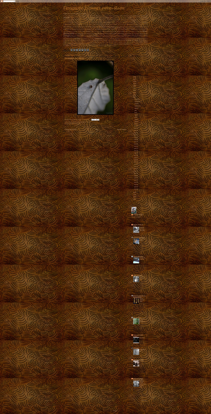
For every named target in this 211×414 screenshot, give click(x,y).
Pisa (136, 36)
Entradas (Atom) (98, 133)
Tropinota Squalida (112, 44)
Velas (64, 45)
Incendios (75, 31)
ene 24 (136, 141)
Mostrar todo (143, 400)
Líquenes (129, 31)
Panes (104, 36)
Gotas (98, 29)
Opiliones (141, 35)
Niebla (101, 35)
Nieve (104, 35)
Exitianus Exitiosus (126, 26)
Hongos (143, 29)
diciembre (137, 99)
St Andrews (124, 42)
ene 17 (136, 157)
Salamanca (105, 40)
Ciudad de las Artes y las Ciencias (116, 22)
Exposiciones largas (133, 26)
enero (136, 124)
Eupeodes (113, 26)
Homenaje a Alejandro (138, 29)
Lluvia (132, 31)
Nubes (125, 35)
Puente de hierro (124, 38)
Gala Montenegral (131, 27)
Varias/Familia (126, 44)
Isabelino (92, 31)
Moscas (141, 33)
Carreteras (138, 21)
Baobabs (115, 19)
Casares (64, 22)
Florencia (100, 27)
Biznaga (140, 19)
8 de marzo (76, 15)
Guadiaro (109, 29)
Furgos (126, 27)
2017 (134, 97)
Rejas (75, 40)
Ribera (84, 40)
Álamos (113, 15)
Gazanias (77, 29)
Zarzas (110, 45)
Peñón (125, 36)
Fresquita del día (116, 27)
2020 (134, 90)
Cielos (104, 22)
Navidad (95, 35)
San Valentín (141, 40)
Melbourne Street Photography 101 (138, 379)
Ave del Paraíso (83, 19)
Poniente (93, 38)
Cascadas (67, 22)
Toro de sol (98, 44)
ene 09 (136, 173)
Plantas (64, 38)
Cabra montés (104, 21)
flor (81, 27)
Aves (87, 19)
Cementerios (76, 22)
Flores (104, 27)
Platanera (75, 38)
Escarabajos (89, 26)
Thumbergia (65, 44)
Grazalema (105, 29)
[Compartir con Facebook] (97, 120)
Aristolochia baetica (123, 17)
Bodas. (143, 19)
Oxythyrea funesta (79, 36)
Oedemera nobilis (130, 35)
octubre (137, 103)
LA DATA (142, 361)
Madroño (76, 33)
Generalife (81, 29)
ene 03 (136, 186)
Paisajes (89, 36)
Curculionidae (106, 24)
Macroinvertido (68, 33)
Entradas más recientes (70, 129)
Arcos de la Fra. (116, 17)
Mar (99, 33)
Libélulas (126, 31)
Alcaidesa (121, 15)
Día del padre (123, 24)
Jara (101, 31)
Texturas (145, 42)
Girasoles (92, 29)
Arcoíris (111, 17)
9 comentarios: (86, 119)
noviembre (137, 101)
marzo (136, 119)
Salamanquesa (109, 40)
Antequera (100, 17)
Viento (84, 45)
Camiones (121, 21)
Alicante (138, 15)
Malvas (82, 33)
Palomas (100, 36)
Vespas (79, 45)
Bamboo (112, 19)
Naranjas (91, 35)
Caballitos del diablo (94, 21)
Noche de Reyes (114, 35)
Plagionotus (146, 36)
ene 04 (136, 184)
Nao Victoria (86, 35)
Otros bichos (73, 36)
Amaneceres (72, 17)
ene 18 (136, 155)
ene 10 (136, 171)
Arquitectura (129, 17)
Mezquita (119, 33)
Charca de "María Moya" (92, 22)
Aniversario (87, 17)
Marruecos (111, 33)
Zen (112, 45)
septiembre (138, 106)
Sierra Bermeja (95, 42)
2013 (134, 199)
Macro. (145, 31)
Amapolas (76, 17)
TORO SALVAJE (137, 275)
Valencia (121, 44)
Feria (70, 27)
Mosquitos (145, 33)
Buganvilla (78, 21)
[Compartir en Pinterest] (98, 120)
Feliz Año (146, 26)
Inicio (96, 129)
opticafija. (136, 348)
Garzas (67, 29)
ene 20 (136, 150)
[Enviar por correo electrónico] (92, 120)
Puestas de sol (134, 38)
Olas (138, 35)
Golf (96, 29)
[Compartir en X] (95, 120)
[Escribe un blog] (94, 120)
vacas (117, 44)
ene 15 (136, 162)
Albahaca (117, 15)
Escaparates (76, 26)
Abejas (79, 15)
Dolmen (140, 24)
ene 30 (136, 128)
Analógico (80, 17)
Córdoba (70, 24)
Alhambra (135, 15)
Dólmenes (143, 24)
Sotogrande (120, 42)
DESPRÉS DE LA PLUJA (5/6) (142, 320)
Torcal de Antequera (92, 44)
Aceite (97, 15)
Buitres (82, 21)
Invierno (88, 31)
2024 (134, 81)
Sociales (114, 42)
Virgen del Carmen (95, 45)
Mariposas (107, 33)
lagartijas (108, 31)
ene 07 (136, 177)
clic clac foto (136, 317)
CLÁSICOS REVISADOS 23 (142, 278)
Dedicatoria (112, 24)
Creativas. (79, 24)
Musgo (78, 35)
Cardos (134, 21)
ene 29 (136, 130)
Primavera (98, 38)
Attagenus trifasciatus (67, 19)
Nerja (99, 35)
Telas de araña (135, 42)
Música (82, 35)
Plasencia (68, 38)
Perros (128, 36)
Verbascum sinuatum (73, 45)
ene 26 (136, 137)
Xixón (103, 45)
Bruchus (74, 21)
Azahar (97, 19)
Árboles (107, 17)
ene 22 (136, 146)
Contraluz (65, 24)
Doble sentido (135, 24)
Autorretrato (77, 19)
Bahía (103, 19)
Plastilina (71, 38)
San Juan (123, 40)
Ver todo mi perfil (135, 217)
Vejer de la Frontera (144, 44)
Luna (138, 31)
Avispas (93, 19)
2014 (134, 197)
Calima (114, 21)
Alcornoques (126, 15)
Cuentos (90, 24)
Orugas (64, 36)
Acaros (94, 15)
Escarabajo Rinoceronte (82, 26)
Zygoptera (114, 45)
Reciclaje (64, 40)
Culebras (101, 24)
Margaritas (102, 33)
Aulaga (72, 19)
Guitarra (112, 29)
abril (136, 117)
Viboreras (81, 45)
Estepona (102, 26)
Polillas (88, 38)
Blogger (115, 410)
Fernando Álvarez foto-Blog (93, 8)
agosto (136, 108)
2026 (134, 77)
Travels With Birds (138, 256)
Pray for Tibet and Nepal (142, 300)
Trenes (107, 44)
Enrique (73, 26)
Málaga (79, 33)
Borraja (68, 21)
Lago (115, 31)
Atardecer (145, 17)
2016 (134, 192)
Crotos (84, 24)
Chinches (101, 22)
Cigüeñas (108, 22)
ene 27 (136, 135)
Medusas (115, 33)
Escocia (97, 26)
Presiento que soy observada (142, 229)
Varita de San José (133, 44)
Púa (120, 38)
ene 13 (136, 164)
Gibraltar (89, 29)
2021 (134, 88)
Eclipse (64, 26)
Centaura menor (84, 22)
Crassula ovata (74, 24)
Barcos (118, 19)
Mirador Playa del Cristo (126, 33)
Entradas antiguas (121, 129)
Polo (90, 38)
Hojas (132, 29)
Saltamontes (118, 40)
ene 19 (136, 153)
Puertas (129, 38)
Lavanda (118, 31)
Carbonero (130, 21)
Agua (104, 15)
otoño (68, 36)
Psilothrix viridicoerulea (115, 38)
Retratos (80, 40)
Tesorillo (140, 42)
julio (136, 110)
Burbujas (84, 21)
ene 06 (136, 180)
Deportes (116, 24)
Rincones (86, 40)
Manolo (93, 33)
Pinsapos (131, 36)
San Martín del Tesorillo (131, 40)
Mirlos (132, 33)
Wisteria (100, 45)
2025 (134, 79)
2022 (134, 86)
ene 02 (136, 189)
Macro (141, 31)
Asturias (140, 17)
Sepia (88, 42)
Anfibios (83, 17)
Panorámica (107, 36)
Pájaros (93, 36)
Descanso (119, 24)
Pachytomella (84, 36)
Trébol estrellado (103, 44)
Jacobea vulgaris (97, 31)
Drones (146, 24)
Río (89, 40)
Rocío (94, 40)
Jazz (106, 31)
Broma (72, 21)
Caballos (100, 21)
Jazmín (103, 31)
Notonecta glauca (120, 35)
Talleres (128, 42)
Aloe (147, 15)
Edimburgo (68, 26)
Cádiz (111, 21)
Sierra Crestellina (102, 42)
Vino (87, 45)
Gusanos (115, 29)
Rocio (92, 40)
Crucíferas (87, 24)
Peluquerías (114, 36)
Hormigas (69, 31)
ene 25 (136, 139)
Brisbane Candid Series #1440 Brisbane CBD (143, 384)
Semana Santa (77, 42)
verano (67, 45)
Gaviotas (74, 29)
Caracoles (125, 21)
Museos (75, 35)
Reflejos (72, 40)
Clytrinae (124, 22)
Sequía (90, 42)
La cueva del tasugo (139, 237)
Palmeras (97, 36)
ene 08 (136, 175)
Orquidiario (145, 35)
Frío (121, 27)
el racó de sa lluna (138, 359)
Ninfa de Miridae (109, 35)
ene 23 (136, 144)
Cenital (80, 22)
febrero (137, 121)
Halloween (122, 29)
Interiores (84, 31)
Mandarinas (89, 33)
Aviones (90, 19)
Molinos (138, 33)
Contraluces (145, 22)
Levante (122, 31)
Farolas (139, 26)
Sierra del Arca (109, 42)
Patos (111, 36)
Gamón (142, 27)
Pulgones (140, 38)
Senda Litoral (83, 42)
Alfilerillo (130, 15)
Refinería (68, 40)
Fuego (124, 27)
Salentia (114, 40)
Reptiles (77, 40)
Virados (89, 45)
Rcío (147, 38)
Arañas (103, 17)
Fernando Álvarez (138, 214)
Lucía (135, 31)
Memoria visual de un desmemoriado (139, 296)
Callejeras (118, 21)
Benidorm (128, 19)
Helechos (129, 29)
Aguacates (107, 15)
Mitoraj (135, 33)
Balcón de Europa (107, 19)
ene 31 (136, 126)
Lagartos (112, 31)
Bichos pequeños (134, 19)
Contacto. (139, 22)
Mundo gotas (66, 35)
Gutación (118, 29)
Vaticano (138, 44)
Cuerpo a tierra (95, 24)
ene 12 (136, 166)
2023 (134, 83)
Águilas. (110, 15)
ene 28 (136, 132)
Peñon (122, 36)
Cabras (108, 21)
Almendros (143, 15)
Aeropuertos (100, 15)
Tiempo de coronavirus (76, 44)
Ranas (144, 38)
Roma (98, 40)
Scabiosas (72, 42)
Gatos (70, 29)
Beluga (125, 19)
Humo (72, 31)
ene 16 (136, 159)
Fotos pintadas (109, 27)
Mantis (96, 33)
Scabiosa (68, 42)
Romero (101, 40)
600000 (72, 15)
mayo (136, 115)
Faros (142, 26)
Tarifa (131, 42)
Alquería (66, 17)
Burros (88, 21)
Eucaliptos (108, 26)
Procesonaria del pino (106, 38)
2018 (134, 95)
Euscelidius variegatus (119, 26)
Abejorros (83, 15)
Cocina (131, 22)
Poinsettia (82, 38)
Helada (126, 29)
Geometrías (85, 29)
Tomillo (86, 44)
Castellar (71, 22)
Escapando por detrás (74, 58)
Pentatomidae (119, 36)
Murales (72, 35)
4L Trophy (65, 15)
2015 (134, 194)
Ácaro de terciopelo (89, 15)
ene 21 (136, 148)
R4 (142, 38)
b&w (100, 19)
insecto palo (80, 31)
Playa (78, 38)
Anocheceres (93, 17)
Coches (127, 22)
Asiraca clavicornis (135, 17)
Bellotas (122, 19)
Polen (85, 38)
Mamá (85, 33)
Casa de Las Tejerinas (144, 21)
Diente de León (129, 24)
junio (136, 112)
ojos (135, 35)
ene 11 (136, 168)
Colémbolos (135, 22)
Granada (102, 29)
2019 (134, 92)
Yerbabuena (106, 45)
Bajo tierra (142, 337)
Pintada (134, 36)
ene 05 (136, 182)
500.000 (69, 15)
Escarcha (93, 26)
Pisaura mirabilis (140, 36)
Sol (117, 42)
